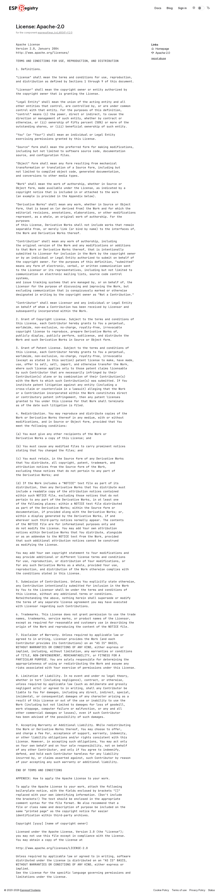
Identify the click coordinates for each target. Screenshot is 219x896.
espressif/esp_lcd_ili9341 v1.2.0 (55, 32)
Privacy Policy (197, 890)
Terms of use (179, 890)
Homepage (162, 48)
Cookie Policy (161, 890)
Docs (157, 8)
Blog (170, 8)
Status (211, 890)
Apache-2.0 (162, 52)
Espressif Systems (30, 890)
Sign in (182, 8)
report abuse (158, 58)
